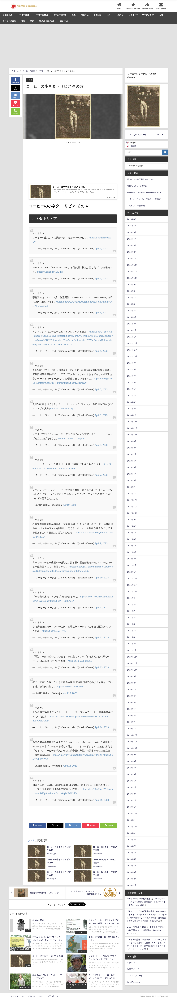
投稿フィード (133, 969)
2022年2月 (132, 565)
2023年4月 (132, 474)
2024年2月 (132, 409)
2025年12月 (132, 265)
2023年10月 (132, 435)
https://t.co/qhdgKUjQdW (50, 271)
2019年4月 (132, 787)
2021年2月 (132, 644)
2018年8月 (132, 840)
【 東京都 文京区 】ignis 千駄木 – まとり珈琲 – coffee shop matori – (146, 930)
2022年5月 (132, 546)
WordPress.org (133, 982)
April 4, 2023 (101, 351)
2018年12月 (132, 813)
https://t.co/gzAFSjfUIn (93, 301)
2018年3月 (132, 872)
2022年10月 (132, 513)
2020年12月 (132, 657)
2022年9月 (132, 520)
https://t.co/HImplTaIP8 (61, 716)
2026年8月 (132, 219)
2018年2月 (132, 879)
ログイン (131, 963)
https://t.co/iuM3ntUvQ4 (71, 336)
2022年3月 (132, 559)
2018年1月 (132, 885)
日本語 (133, 146)
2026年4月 (132, 239)
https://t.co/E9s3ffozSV (94, 789)
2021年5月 (132, 624)
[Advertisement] (88, 44)
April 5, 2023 (101, 389)
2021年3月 (132, 637)
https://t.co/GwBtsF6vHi (85, 716)
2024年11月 (132, 350)
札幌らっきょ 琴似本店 (137, 186)
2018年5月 (132, 859)
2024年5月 (132, 389)
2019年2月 (132, 800)
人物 (161, 15)
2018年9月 (132, 833)
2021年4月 (132, 631)
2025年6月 (132, 304)
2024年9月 (132, 363)
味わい (109, 15)
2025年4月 (132, 317)
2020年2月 (132, 722)
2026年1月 (132, 258)
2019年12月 (132, 735)
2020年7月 (132, 689)
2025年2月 (132, 330)
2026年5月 (132, 232)
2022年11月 (132, 507)
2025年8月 (132, 291)
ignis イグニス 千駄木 (136, 927)
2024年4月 (132, 395)
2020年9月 (132, 676)
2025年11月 (132, 271)
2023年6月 (132, 461)
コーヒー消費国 (60, 15)
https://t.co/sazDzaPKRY (62, 468)
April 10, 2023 (102, 577)
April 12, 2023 (102, 637)
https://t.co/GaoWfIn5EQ (87, 532)
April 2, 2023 (101, 278)
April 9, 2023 (69, 505)
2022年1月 (132, 572)
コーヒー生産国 (41, 15)
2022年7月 (132, 533)
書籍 (23, 21)
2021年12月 (132, 578)
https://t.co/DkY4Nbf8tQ (50, 383)
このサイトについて (18, 996)
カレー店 (64, 21)
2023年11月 (132, 428)
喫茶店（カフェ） (47, 21)
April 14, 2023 (102, 727)
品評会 (120, 15)
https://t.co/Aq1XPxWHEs (63, 793)
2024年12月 (132, 343)
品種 (74, 15)
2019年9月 (132, 755)
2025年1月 (132, 337)
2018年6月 (132, 853)
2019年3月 (132, 794)
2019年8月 (132, 761)
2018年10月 (132, 827)
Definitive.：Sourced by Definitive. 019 (144, 193)
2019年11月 (132, 742)
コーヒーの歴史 (9, 21)
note (160, 134)
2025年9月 (132, 284)
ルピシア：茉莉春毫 (136, 206)
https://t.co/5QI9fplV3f (95, 336)
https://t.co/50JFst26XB (80, 661)
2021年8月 (132, 604)
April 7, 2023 (101, 475)
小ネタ (29, 80)
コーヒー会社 (23, 15)
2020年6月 (132, 696)
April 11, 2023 (102, 607)
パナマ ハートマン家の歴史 (138, 899)
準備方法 (97, 15)
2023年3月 (132, 480)
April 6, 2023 (101, 445)
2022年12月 (132, 500)
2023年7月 (132, 454)
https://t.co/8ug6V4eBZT (89, 755)
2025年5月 (132, 311)
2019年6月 (132, 774)
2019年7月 (132, 768)
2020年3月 (132, 715)
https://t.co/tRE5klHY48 (54, 631)
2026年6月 (132, 226)
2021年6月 (132, 618)
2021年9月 (132, 598)
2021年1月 (132, 650)
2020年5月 (132, 702)
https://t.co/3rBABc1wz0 (68, 301)
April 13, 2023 (102, 667)
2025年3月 (132, 324)
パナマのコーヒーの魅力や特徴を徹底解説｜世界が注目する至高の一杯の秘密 (146, 902)
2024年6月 (132, 382)
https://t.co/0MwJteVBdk (76, 571)
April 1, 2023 (101, 248)
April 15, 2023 (102, 800)
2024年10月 (132, 356)
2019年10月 (132, 748)
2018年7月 (132, 846)
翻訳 (32, 21)
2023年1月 (132, 494)
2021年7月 (132, 611)
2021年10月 (132, 591)
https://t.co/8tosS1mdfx (64, 340)
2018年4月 (132, 866)
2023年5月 (132, 467)
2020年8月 (132, 683)
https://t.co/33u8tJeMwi (52, 571)
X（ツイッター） (138, 134)
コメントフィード (135, 976)
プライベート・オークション (141, 15)
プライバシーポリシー (36, 996)
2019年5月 (132, 781)
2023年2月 (132, 487)
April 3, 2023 (101, 312)
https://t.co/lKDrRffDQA (75, 383)
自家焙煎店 (7, 15)
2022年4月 (132, 552)
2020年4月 (132, 709)
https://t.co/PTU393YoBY (62, 601)
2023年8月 (132, 448)
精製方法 (84, 15)
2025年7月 (132, 298)
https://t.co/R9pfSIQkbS (59, 344)
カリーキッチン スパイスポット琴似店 (144, 199)
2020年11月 (132, 663)
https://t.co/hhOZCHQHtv (71, 438)
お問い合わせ (52, 996)
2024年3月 (132, 402)
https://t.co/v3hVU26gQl (65, 755)
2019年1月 (132, 807)
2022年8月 (132, 526)
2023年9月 (132, 441)
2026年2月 (132, 252)
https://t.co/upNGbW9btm (83, 566)
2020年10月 (132, 670)
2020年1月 (132, 729)
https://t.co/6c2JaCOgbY (63, 408)
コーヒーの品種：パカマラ (138, 939)
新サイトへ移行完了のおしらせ (140, 179)
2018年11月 (132, 820)
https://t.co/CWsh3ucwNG (89, 340)
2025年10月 (132, 278)
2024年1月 (132, 415)
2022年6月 (132, 539)
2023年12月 (132, 422)
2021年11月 (132, 585)
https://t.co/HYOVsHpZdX (70, 686)
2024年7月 (132, 376)
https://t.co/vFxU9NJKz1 (92, 596)
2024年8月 (132, 369)
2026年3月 (132, 245)
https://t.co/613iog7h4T (47, 336)
